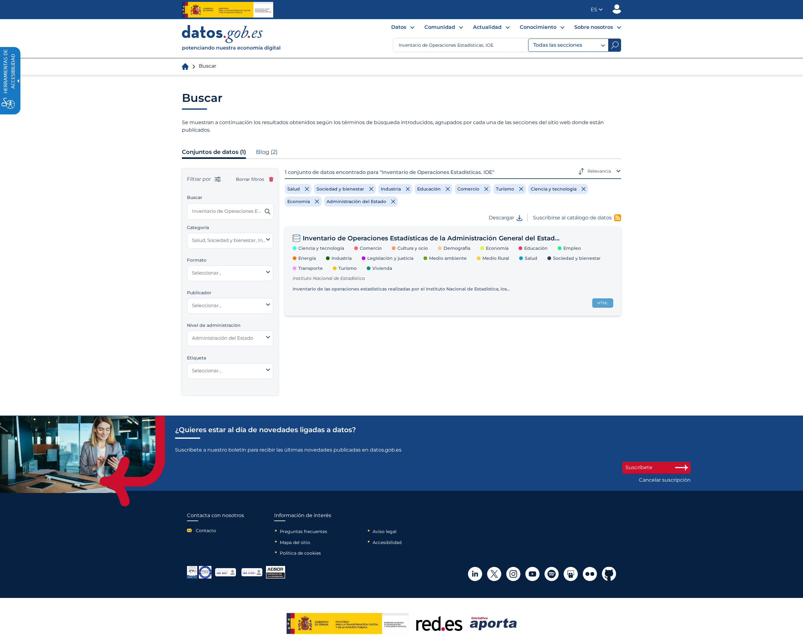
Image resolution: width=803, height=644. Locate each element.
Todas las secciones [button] (557, 45)
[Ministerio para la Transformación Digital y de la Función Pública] (227, 10)
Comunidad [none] (439, 27)
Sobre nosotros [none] (593, 27)
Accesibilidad (387, 542)
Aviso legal (384, 531)
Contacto (206, 530)
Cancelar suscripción (665, 480)
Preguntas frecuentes (303, 531)
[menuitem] (397, 29)
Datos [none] (398, 27)
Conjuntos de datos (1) (214, 152)
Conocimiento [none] (538, 27)
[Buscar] (267, 211)
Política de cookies (300, 553)
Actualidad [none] (487, 27)
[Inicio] (231, 38)
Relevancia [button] (599, 171)
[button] (597, 10)
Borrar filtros (250, 179)
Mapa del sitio (295, 542)
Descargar (501, 218)
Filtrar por (199, 179)
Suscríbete (638, 467)
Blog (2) (267, 152)
